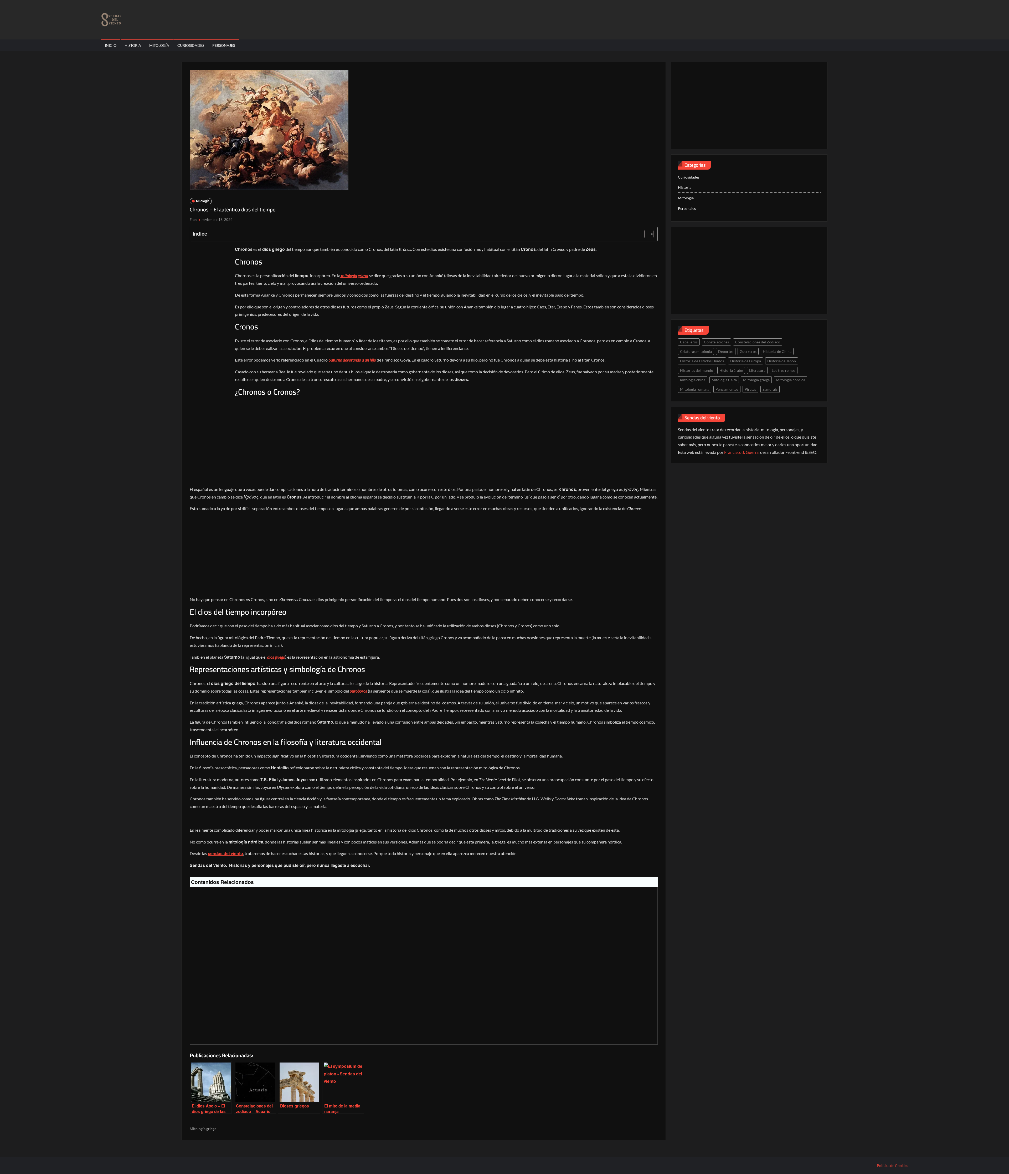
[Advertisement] (211, 327)
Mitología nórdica (790, 380)
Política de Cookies (892, 1165)
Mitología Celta (724, 380)
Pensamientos (726, 389)
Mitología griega (203, 1128)
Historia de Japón (781, 361)
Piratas (750, 389)
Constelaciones (716, 342)
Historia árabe (731, 370)
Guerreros (748, 351)
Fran (193, 219)
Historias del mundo (696, 370)
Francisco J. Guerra (741, 452)
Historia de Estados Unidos (702, 361)
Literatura (757, 370)
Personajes (223, 45)
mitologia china (692, 380)
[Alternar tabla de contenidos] (646, 234)
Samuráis (770, 389)
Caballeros (689, 342)
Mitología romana (694, 389)
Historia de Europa (745, 361)
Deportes (725, 351)
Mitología (159, 45)
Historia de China (777, 351)
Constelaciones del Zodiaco (757, 342)
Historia (133, 45)
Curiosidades (190, 45)
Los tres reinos (783, 370)
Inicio (110, 45)
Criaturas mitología (696, 351)
